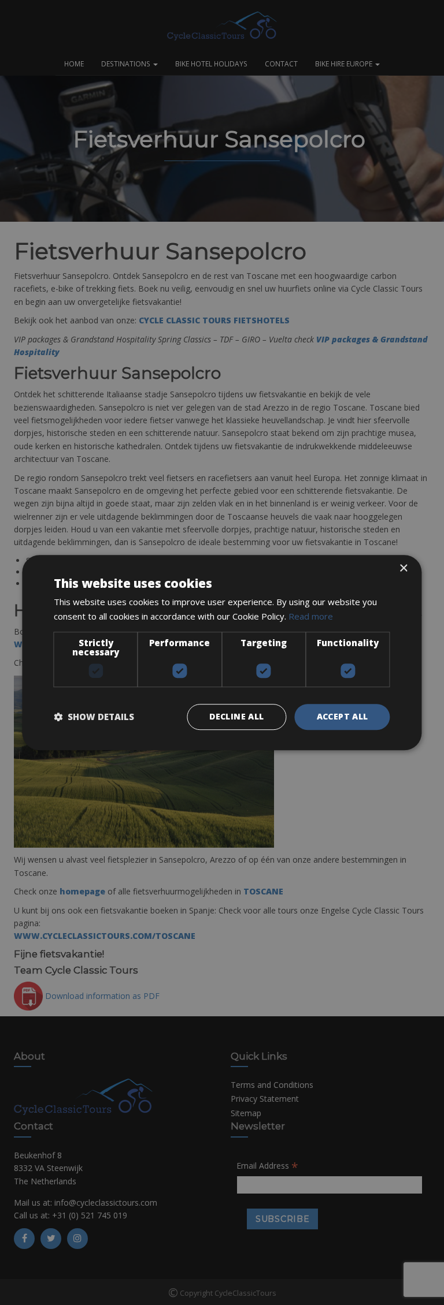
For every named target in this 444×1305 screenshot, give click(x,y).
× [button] (403, 568)
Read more (310, 616)
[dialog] (222, 652)
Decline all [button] (236, 716)
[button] (94, 716)
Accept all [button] (342, 716)
